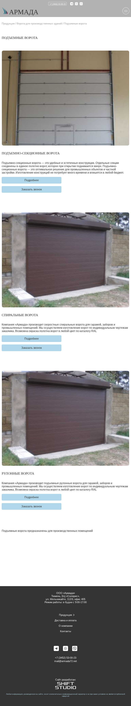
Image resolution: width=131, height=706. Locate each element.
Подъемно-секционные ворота (31, 153)
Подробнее (31, 180)
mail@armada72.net (65, 661)
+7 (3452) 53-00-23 (58, 4)
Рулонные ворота (18, 473)
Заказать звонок (31, 189)
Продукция (8, 23)
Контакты (65, 631)
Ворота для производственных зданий (39, 23)
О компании (65, 625)
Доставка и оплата (65, 620)
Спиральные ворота (20, 315)
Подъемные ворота (75, 23)
